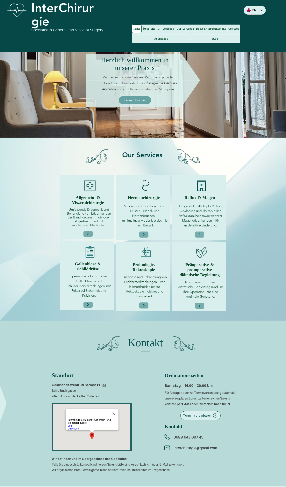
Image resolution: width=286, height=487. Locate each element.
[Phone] (167, 437)
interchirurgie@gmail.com (195, 448)
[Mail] (167, 448)
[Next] (88, 234)
